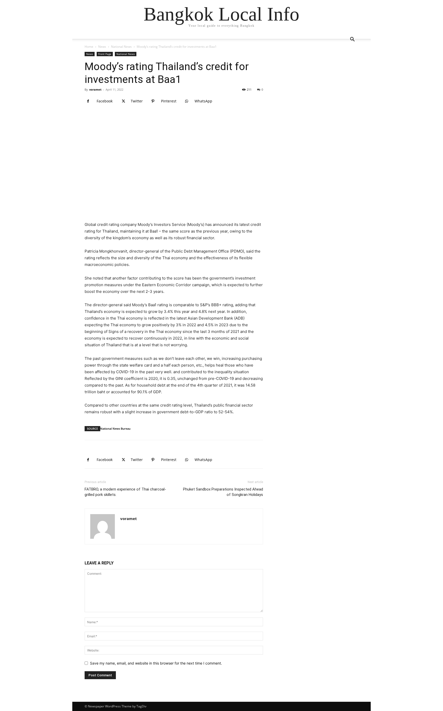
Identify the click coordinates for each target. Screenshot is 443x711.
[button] (352, 39)
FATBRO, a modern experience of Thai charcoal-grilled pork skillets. (125, 492)
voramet (95, 89)
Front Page (104, 54)
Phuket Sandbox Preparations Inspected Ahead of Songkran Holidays (223, 492)
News (102, 46)
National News (121, 46)
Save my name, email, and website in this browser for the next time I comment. (156, 663)
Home (89, 46)
